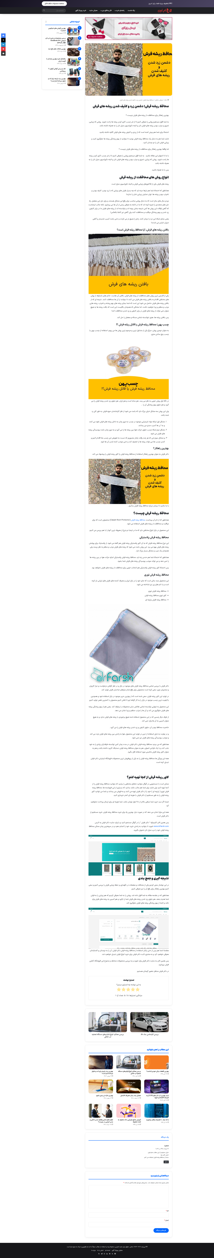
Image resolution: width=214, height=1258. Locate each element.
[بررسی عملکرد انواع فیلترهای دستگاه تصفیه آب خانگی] (128, 1062)
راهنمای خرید (120, 10)
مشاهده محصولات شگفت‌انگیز (54, 3)
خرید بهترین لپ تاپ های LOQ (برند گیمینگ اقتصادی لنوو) (157, 1096)
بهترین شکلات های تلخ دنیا (57, 49)
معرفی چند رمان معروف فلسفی (130, 1095)
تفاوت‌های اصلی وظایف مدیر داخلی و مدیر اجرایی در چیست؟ (101, 1121)
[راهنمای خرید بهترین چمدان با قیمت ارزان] (73, 62)
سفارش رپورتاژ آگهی (117, 1250)
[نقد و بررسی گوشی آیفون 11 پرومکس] (73, 72)
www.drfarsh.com (161, 826)
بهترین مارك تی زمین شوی (104, 1095)
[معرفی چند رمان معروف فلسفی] (128, 1086)
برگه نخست (131, 10)
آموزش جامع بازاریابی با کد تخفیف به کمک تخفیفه (129, 1121)
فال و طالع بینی (107, 10)
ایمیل (166, 1220)
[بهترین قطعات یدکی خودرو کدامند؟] (156, 1062)
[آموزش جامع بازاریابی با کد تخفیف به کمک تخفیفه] (128, 1111)
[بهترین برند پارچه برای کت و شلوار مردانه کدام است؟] (100, 1062)
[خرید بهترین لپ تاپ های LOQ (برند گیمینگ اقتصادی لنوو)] (156, 1086)
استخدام (107, 1250)
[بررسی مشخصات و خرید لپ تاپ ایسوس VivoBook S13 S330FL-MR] (73, 41)
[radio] (138, 990)
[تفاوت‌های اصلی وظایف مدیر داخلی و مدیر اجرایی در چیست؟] (100, 1111)
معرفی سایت (93, 10)
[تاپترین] (164, 10)
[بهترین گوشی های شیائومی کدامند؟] (73, 31)
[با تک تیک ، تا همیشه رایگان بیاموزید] (156, 1111)
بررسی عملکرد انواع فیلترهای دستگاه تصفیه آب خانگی (129, 1072)
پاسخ (166, 1162)
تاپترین (84, 1247)
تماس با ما (100, 1250)
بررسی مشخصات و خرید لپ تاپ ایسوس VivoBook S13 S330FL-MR (55, 40)
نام (167, 1211)
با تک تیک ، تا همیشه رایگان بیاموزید (157, 1120)
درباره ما (93, 1250)
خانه (165, 100)
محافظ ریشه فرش (138, 520)
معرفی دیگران (159, 100)
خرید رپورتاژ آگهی (80, 10)
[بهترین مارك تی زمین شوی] (100, 1086)
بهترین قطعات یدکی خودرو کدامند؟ (157, 1071)
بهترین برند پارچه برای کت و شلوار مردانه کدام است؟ (102, 1072)
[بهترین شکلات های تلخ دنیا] (73, 52)
